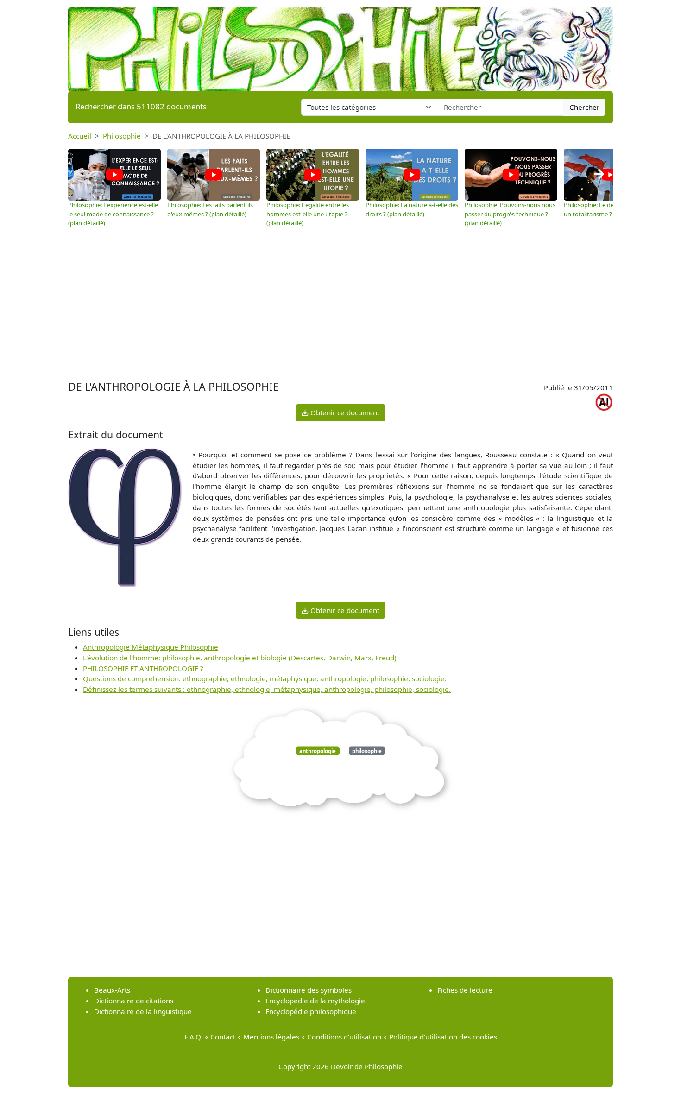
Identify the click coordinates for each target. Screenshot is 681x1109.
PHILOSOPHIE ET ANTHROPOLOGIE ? (143, 668)
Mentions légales (271, 1036)
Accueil (79, 135)
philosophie (367, 750)
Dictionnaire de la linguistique (143, 1011)
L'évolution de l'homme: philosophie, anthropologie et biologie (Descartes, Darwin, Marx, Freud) (240, 657)
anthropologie (317, 750)
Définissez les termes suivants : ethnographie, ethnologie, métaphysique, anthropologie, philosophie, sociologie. (267, 689)
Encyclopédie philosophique (310, 1011)
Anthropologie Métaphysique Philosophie (150, 647)
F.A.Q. (193, 1036)
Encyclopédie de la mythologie (315, 1000)
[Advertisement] (340, 309)
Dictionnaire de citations (133, 1000)
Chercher (584, 107)
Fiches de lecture (464, 990)
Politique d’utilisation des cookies (443, 1036)
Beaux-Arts (112, 990)
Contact (222, 1036)
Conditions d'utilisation (344, 1036)
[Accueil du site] (340, 45)
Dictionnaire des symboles (308, 990)
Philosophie (122, 135)
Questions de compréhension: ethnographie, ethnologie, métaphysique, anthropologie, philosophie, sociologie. (265, 678)
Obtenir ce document (344, 412)
